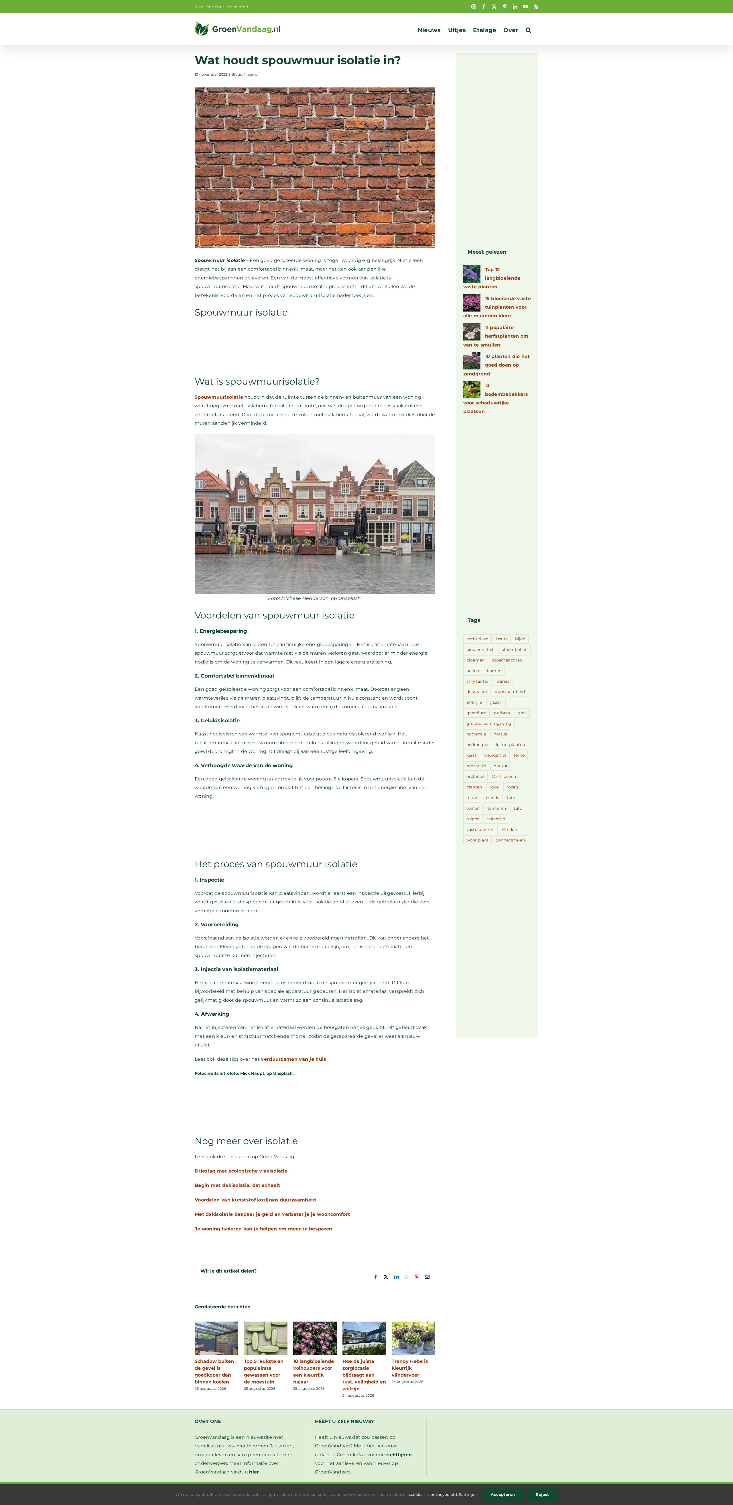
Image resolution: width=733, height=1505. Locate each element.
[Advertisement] (315, 349)
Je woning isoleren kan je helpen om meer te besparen (263, 1229)
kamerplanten (510, 744)
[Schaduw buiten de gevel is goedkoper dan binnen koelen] (216, 1324)
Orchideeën (504, 776)
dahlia (503, 681)
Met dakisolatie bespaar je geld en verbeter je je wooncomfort (272, 1214)
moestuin (476, 765)
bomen (494, 670)
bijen (520, 638)
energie (474, 702)
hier (254, 1472)
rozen (512, 787)
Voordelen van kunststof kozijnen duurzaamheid (255, 1200)
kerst (471, 755)
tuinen (473, 808)
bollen (472, 670)
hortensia (476, 734)
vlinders (510, 829)
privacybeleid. (444, 1494)
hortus (500, 734)
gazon (496, 702)
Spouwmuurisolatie (219, 397)
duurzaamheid (510, 691)
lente (519, 755)
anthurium (477, 638)
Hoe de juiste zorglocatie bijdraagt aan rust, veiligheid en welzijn (364, 1375)
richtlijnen (399, 1454)
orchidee (475, 776)
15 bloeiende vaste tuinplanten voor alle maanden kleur (497, 307)
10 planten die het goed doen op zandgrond (496, 365)
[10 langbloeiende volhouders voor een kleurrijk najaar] (315, 1324)
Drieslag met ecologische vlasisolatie (241, 1171)
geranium (476, 712)
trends (492, 797)
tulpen (473, 818)
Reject (542, 1494)
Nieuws (250, 74)
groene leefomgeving (489, 723)
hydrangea (477, 744)
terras (472, 797)
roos (494, 787)
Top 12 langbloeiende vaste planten (492, 278)
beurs (502, 638)
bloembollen (514, 649)
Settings (467, 1494)
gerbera (502, 712)
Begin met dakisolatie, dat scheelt (237, 1185)
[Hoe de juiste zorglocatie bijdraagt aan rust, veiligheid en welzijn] (364, 1324)
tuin (511, 797)
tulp (518, 808)
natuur (501, 765)
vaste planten (480, 829)
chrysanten (478, 681)
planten (474, 787)
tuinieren (496, 808)
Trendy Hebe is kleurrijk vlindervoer (410, 1368)
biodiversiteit (480, 649)
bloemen (475, 660)
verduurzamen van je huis (293, 1059)
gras (522, 712)
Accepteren (503, 1494)
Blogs (237, 74)
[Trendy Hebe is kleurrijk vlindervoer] (413, 1324)
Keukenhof (495, 755)
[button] (528, 30)
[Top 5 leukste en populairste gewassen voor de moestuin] (265, 1324)
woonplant (477, 840)
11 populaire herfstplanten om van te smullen (496, 336)
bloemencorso (507, 660)
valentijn (496, 818)
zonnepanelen (510, 840)
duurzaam (476, 691)
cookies (416, 1494)
